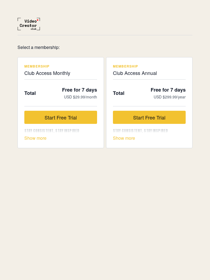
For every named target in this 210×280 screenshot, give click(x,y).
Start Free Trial (61, 117)
